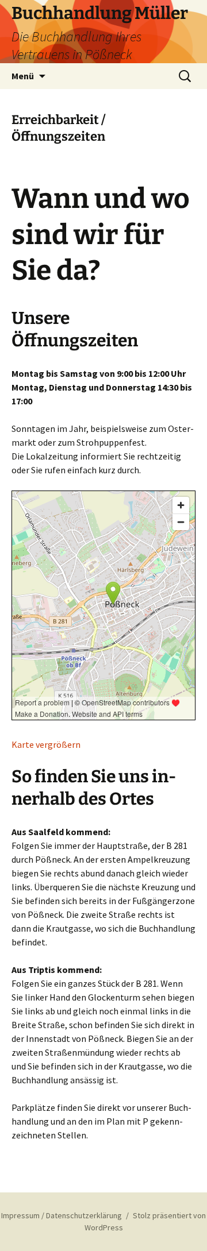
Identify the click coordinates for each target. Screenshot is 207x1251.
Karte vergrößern (46, 744)
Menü (23, 76)
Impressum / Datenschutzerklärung (61, 1215)
